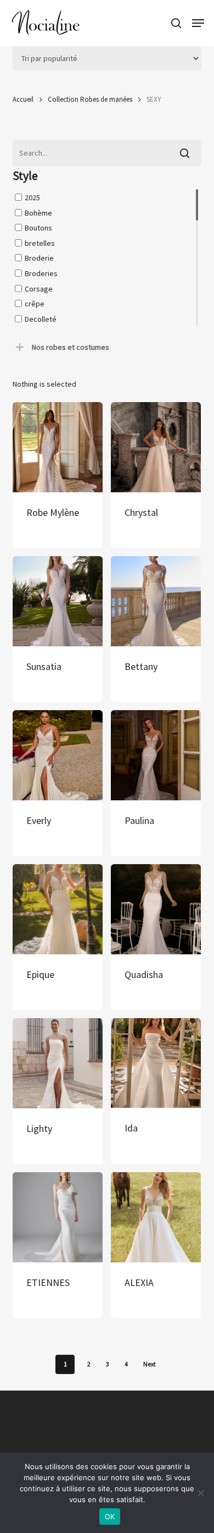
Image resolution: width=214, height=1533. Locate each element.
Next (149, 1364)
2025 (32, 197)
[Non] (200, 1492)
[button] (198, 23)
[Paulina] (156, 755)
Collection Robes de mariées (90, 99)
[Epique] (58, 909)
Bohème (38, 212)
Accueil (23, 99)
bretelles (40, 243)
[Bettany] (156, 601)
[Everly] (58, 755)
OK (110, 1516)
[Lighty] (58, 1063)
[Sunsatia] (58, 601)
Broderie (39, 258)
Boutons (38, 228)
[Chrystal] (156, 447)
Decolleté (41, 318)
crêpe (34, 304)
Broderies (41, 273)
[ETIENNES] (58, 1217)
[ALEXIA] (156, 1217)
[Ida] (156, 1063)
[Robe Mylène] (58, 447)
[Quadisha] (156, 909)
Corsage (39, 288)
